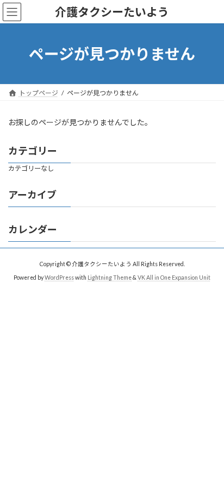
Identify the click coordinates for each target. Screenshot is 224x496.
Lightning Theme (110, 277)
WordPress (59, 277)
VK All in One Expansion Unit (174, 277)
